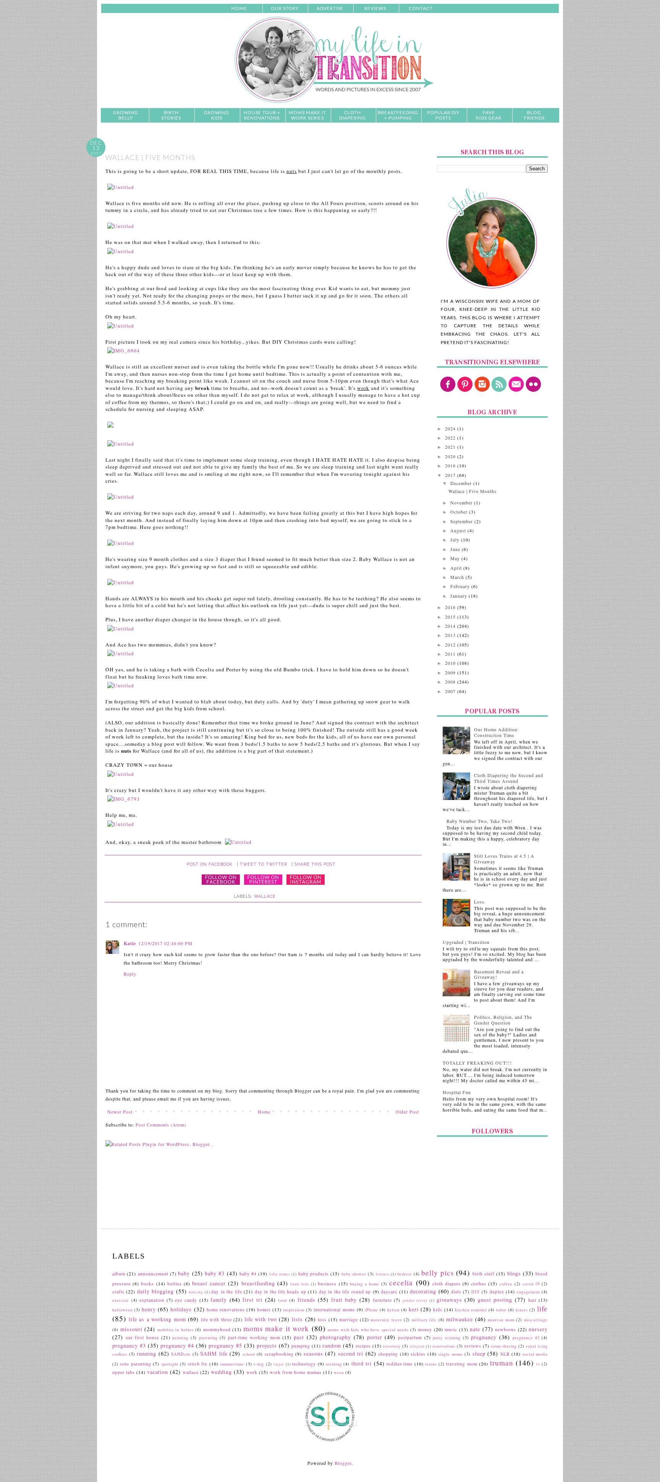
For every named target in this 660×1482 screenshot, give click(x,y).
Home (239, 8)
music (451, 1329)
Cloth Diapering (352, 115)
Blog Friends (534, 115)
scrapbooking (279, 1354)
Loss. (480, 902)
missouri (131, 1329)
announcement (153, 1273)
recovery (392, 1346)
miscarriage (536, 1319)
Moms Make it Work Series (307, 115)
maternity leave (386, 1319)
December (461, 483)
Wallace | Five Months (472, 491)
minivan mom (501, 1319)
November (462, 502)
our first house (142, 1337)
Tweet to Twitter (263, 864)
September (462, 521)
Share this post (314, 864)
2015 (451, 617)
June (456, 549)
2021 (451, 447)
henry (149, 1309)
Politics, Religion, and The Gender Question (503, 1019)
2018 (451, 465)
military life (424, 1319)
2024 (451, 428)
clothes (478, 1283)
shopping (388, 1354)
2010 (451, 663)
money (425, 1329)
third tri (361, 1363)
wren (339, 1372)
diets (456, 1291)
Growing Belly (125, 115)
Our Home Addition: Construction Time (496, 732)
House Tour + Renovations (262, 115)
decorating (423, 1291)
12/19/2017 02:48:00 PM (165, 943)
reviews (472, 1346)
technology (304, 1364)
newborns (505, 1329)
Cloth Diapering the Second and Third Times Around (508, 778)
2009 (451, 672)
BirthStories (171, 115)
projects (267, 1345)
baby (184, 1273)
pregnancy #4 (177, 1345)
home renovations (226, 1309)
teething (334, 1364)
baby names (279, 1274)
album (118, 1273)
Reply (130, 974)
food (282, 1300)
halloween (122, 1309)
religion (417, 1346)
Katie (130, 943)
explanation (151, 1300)
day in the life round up (345, 1291)
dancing (196, 1292)
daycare (389, 1291)
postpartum (410, 1337)
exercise (120, 1300)
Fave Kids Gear (488, 115)
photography (335, 1337)
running (146, 1353)
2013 (451, 635)
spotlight (169, 1364)
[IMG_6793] (123, 798)
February (460, 586)
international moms (334, 1309)
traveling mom (461, 1364)
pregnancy (484, 1337)
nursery (538, 1329)
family (218, 1299)
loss (322, 1319)
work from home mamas (296, 1372)
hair (532, 1300)
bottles (174, 1283)
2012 (451, 645)
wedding (221, 1371)
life (542, 1308)
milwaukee (459, 1319)
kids (437, 1309)
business (327, 1283)
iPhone (371, 1309)
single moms (450, 1354)
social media (535, 1354)
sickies (418, 1354)
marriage (348, 1319)
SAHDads (181, 1354)
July (455, 540)
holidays (181, 1309)
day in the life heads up (280, 1291)
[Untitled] (120, 187)
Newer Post (120, 1112)
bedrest (404, 1274)
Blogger (343, 1463)
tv (538, 1364)
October (459, 512)
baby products (313, 1273)
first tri (252, 1299)
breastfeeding (258, 1283)
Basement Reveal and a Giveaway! (499, 974)
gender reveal (415, 1300)
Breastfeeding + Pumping (398, 115)
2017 (451, 475)
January (459, 596)
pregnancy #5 (225, 1345)
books (147, 1283)
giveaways (449, 1299)
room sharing (504, 1346)
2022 (451, 438)
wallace (265, 896)
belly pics (437, 1272)
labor (501, 1309)
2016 (451, 607)
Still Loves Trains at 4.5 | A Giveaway (504, 858)
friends (306, 1299)
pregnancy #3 (129, 1345)
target (278, 1364)
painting (180, 1337)
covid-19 (531, 1283)
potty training (447, 1337)
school (249, 1354)
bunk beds (299, 1284)
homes (264, 1309)
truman (501, 1362)
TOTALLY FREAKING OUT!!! (477, 1063)
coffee (506, 1283)
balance (383, 1274)
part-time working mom (254, 1337)
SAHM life (214, 1353)
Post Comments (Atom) (161, 1125)
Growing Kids (216, 115)
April (456, 568)
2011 (451, 654)
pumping (300, 1346)
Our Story (285, 8)
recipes (363, 1346)
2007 (451, 691)
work (251, 1372)
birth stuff (483, 1273)
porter (374, 1337)
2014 (451, 626)
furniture (382, 1300)
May (455, 558)
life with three (216, 1319)
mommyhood (217, 1329)
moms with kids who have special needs (368, 1329)
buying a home (364, 1283)
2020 (451, 456)
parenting (208, 1337)
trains (431, 1364)
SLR (505, 1354)
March (458, 577)
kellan (393, 1309)
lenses (522, 1309)
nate (475, 1329)
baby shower (353, 1274)
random (331, 1345)
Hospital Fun (457, 1092)
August (458, 530)
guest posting (495, 1299)
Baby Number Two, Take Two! (479, 821)
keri (414, 1309)
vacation (157, 1371)
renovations (443, 1346)
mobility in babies (175, 1329)
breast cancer (209, 1283)
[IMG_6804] (123, 350)
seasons (313, 1353)
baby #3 (215, 1273)
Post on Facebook (210, 864)
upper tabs (123, 1372)
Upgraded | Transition (466, 942)
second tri (351, 1353)
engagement (528, 1292)
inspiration (293, 1309)
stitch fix (197, 1364)
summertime (232, 1364)
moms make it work (276, 1328)
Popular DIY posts (443, 115)
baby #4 (248, 1273)
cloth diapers (446, 1283)
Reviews (375, 8)
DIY (475, 1292)
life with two (260, 1319)
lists (297, 1319)
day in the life (226, 1291)
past (299, 1337)
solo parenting (135, 1364)
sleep (478, 1353)
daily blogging (155, 1291)
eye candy (186, 1300)
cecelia (401, 1282)
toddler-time (399, 1364)
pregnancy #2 (526, 1337)
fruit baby (344, 1299)
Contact (421, 8)
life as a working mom (157, 1319)
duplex (497, 1291)
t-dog (259, 1364)
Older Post (407, 1112)
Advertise (330, 8)
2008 (451, 682)
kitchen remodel (471, 1309)
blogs (514, 1273)
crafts (118, 1291)
